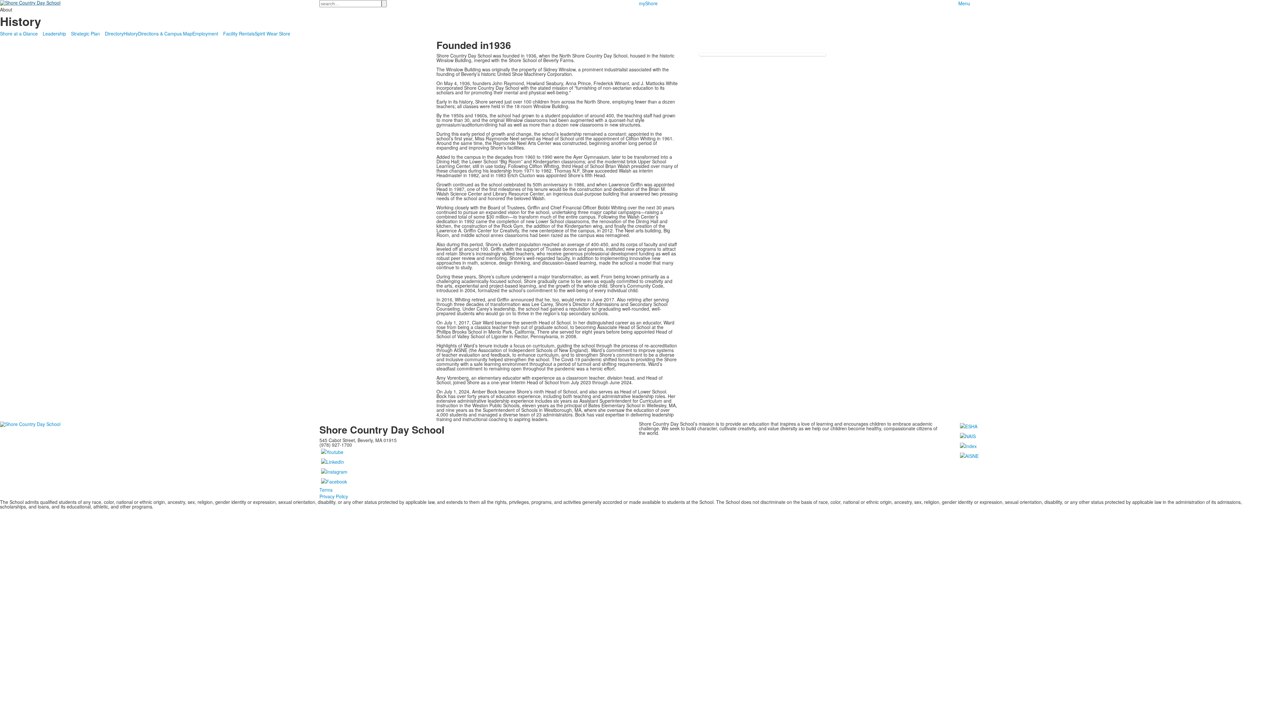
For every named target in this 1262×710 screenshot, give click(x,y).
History (131, 33)
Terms (326, 489)
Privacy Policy (333, 496)
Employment (205, 33)
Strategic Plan (85, 33)
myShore (648, 3)
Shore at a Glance (19, 33)
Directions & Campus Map (165, 33)
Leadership (54, 33)
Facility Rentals (239, 33)
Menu (964, 3)
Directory (114, 33)
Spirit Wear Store (272, 33)
